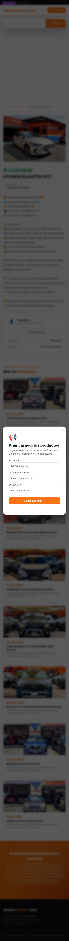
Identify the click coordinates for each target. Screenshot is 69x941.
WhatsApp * (15, 485)
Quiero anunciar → (34, 500)
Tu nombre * (15, 460)
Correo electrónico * (19, 472)
